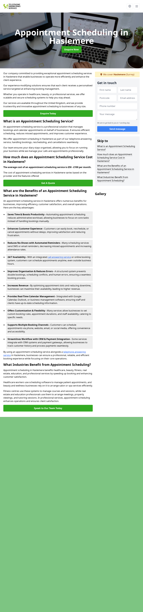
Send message (117, 128)
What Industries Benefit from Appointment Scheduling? (112, 179)
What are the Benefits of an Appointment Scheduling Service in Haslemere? (115, 169)
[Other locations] (130, 6)
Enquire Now (71, 49)
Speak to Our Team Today (48, 408)
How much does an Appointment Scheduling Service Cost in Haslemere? (114, 158)
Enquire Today (48, 113)
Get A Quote (48, 183)
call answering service (59, 257)
